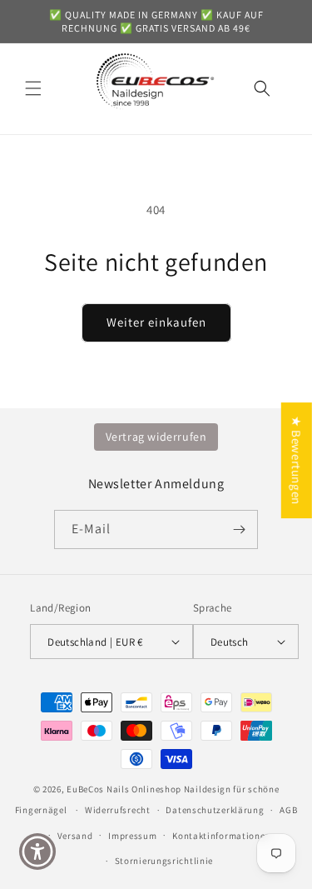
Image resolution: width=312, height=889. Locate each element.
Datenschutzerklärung (215, 810)
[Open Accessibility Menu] (38, 852)
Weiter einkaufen (156, 322)
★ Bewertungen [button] (297, 460)
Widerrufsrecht (118, 810)
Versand (75, 836)
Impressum (132, 836)
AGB (288, 810)
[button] (33, 88)
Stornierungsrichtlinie (164, 861)
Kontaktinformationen (221, 836)
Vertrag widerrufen (156, 436)
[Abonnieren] (238, 529)
